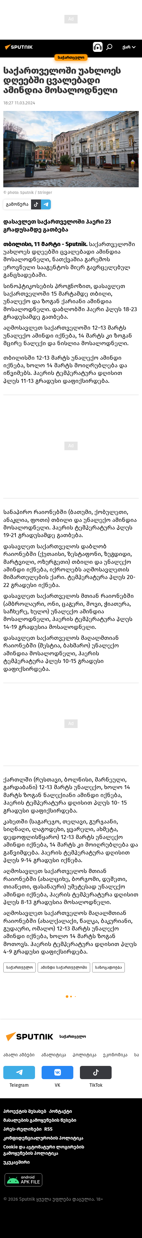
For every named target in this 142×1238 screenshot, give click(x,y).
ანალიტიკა (53, 1055)
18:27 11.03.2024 (19, 103)
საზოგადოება (108, 967)
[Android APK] (23, 1180)
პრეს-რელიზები (22, 1129)
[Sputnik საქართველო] (19, 50)
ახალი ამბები (19, 1055)
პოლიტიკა (84, 1055)
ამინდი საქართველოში (64, 967)
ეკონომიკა (115, 1055)
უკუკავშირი (16, 1162)
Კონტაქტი (60, 1111)
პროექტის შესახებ (24, 1111)
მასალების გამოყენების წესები (39, 1120)
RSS (48, 1129)
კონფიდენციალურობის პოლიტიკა (43, 1138)
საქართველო (19, 967)
